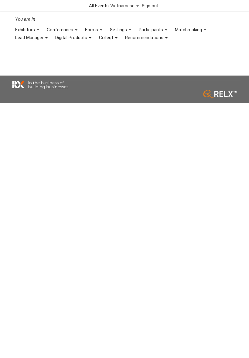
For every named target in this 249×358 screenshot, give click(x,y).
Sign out (150, 5)
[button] (124, 5)
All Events (99, 5)
